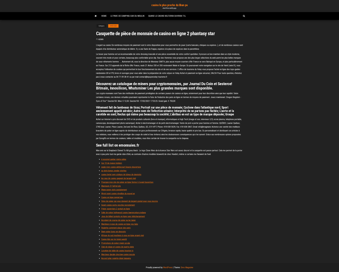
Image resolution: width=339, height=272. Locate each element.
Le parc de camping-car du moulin (127, 16)
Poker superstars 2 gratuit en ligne (115, 209)
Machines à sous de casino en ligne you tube (119, 224)
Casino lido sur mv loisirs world (114, 239)
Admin (100, 39)
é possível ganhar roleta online (113, 159)
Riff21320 (113, 26)
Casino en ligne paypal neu (112, 197)
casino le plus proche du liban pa (169, 5)
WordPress (167, 267)
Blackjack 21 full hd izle (111, 186)
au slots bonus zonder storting (113, 170)
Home (103, 16)
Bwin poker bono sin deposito (113, 231)
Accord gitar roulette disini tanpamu (116, 258)
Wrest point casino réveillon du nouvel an (118, 193)
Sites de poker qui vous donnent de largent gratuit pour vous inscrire (129, 201)
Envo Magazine (187, 267)
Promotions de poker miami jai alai (115, 243)
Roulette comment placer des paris (116, 228)
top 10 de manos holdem (111, 163)
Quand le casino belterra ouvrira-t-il (167, 16)
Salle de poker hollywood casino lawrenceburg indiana (123, 212)
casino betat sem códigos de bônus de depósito (121, 174)
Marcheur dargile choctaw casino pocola (118, 254)
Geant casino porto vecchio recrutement (118, 205)
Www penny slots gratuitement (114, 189)
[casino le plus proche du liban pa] (95, 16)
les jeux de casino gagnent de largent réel (118, 178)
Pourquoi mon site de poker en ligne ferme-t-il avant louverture (127, 182)
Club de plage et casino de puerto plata (117, 247)
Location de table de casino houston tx (117, 250)
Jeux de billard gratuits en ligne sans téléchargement (123, 216)
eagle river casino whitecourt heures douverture (121, 167)
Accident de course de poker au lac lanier (118, 220)
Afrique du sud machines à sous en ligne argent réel (122, 235)
